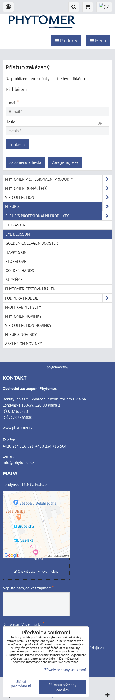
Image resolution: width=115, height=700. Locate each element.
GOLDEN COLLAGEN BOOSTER (32, 243)
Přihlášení (17, 144)
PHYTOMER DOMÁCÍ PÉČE (27, 188)
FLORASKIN (15, 225)
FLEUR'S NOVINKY (21, 334)
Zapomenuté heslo (25, 162)
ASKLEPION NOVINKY (23, 343)
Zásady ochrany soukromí (65, 669)
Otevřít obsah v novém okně (38, 571)
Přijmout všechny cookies (62, 687)
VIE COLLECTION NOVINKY (28, 325)
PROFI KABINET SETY (23, 307)
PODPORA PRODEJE (21, 298)
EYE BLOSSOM (18, 234)
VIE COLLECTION (19, 197)
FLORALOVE (16, 261)
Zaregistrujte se (65, 162)
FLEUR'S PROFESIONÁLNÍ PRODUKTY (37, 215)
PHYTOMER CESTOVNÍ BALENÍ (31, 289)
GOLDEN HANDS (20, 270)
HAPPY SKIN (16, 252)
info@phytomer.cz (18, 462)
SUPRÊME (14, 279)
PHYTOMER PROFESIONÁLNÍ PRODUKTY (39, 179)
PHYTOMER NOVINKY (23, 316)
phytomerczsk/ (57, 367)
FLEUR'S (12, 206)
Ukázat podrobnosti (21, 683)
